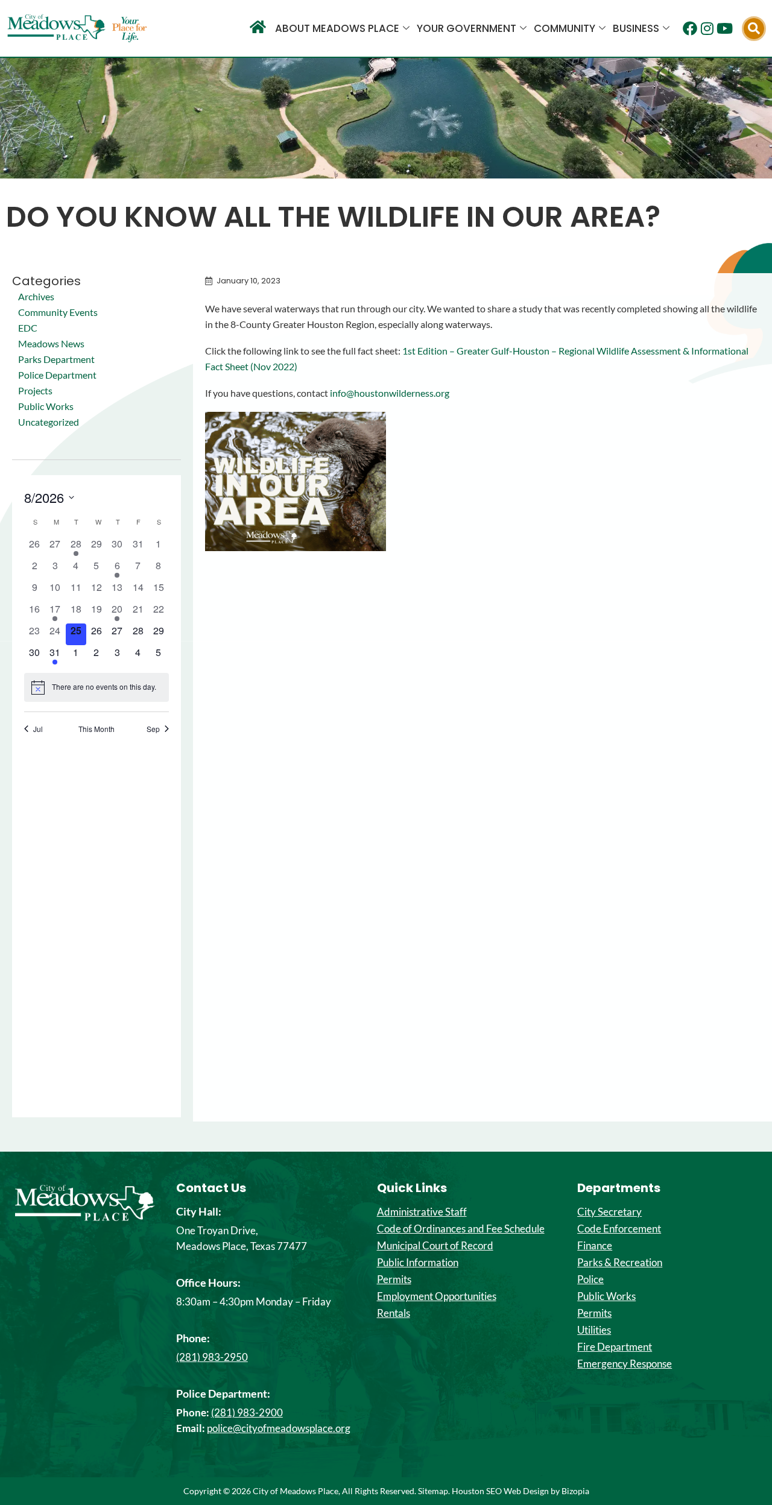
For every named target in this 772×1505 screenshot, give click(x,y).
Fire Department (614, 1347)
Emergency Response (624, 1364)
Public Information (417, 1263)
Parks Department (56, 359)
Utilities (594, 1330)
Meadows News (51, 343)
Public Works (46, 406)
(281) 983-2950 (212, 1357)
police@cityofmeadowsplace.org (278, 1428)
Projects (35, 390)
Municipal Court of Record (435, 1246)
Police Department (57, 374)
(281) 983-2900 (247, 1412)
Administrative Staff (422, 1212)
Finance (594, 1246)
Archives (36, 296)
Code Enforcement (619, 1229)
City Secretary (609, 1212)
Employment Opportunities (436, 1296)
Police (590, 1279)
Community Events (58, 312)
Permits (394, 1279)
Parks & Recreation (619, 1263)
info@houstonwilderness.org (389, 393)
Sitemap (433, 1491)
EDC (27, 327)
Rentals (393, 1313)
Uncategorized (48, 422)
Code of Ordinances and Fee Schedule (461, 1229)
